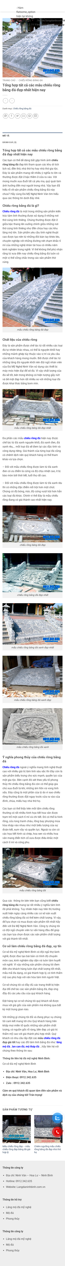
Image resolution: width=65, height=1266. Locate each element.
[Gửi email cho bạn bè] (23, 116)
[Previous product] (11, 100)
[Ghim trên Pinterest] (29, 116)
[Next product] (5, 100)
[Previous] (3, 1137)
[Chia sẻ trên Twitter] (17, 116)
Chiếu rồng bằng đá (31, 80)
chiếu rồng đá (32, 438)
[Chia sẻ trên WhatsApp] (5, 116)
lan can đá (18, 1046)
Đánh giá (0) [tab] (9, 142)
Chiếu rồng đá (10, 211)
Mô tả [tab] (5, 135)
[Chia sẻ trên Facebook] (11, 116)
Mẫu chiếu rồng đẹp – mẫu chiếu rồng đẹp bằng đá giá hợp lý (16, 1149)
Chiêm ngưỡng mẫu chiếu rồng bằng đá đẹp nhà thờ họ (47, 1149)
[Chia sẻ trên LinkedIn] (35, 116)
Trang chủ (8, 80)
